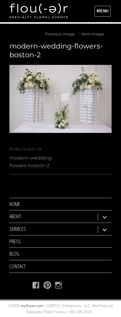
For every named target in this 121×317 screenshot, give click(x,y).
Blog (14, 253)
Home (14, 203)
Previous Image (60, 34)
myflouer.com (32, 306)
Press (15, 241)
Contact (17, 266)
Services (17, 228)
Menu (102, 11)
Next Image (92, 34)
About (15, 216)
